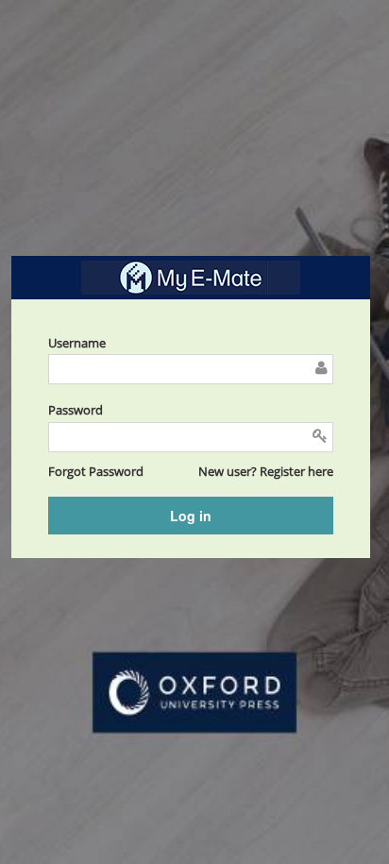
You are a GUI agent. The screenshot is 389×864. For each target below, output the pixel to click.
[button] (96, 471)
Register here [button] (296, 471)
